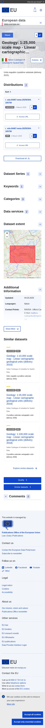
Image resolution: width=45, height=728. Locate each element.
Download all (21, 158)
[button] (36, 1)
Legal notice (7, 585)
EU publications (8, 641)
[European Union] (21, 661)
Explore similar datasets (25, 468)
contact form (19, 686)
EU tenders (7, 629)
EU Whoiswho (8, 637)
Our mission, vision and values (15, 608)
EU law (5, 625)
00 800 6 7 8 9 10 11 (17, 680)
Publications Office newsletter (14, 612)
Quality (21, 480)
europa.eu (21, 668)
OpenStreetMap (21, 277)
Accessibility (7, 592)
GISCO (38, 277)
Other (7, 571)
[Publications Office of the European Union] (21, 524)
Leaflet (11, 277)
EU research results (10, 633)
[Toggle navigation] (40, 23)
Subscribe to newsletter (12, 553)
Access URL (23, 117)
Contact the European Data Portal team (18, 550)
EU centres (25, 689)
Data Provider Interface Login (14, 645)
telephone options (18, 683)
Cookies (5, 589)
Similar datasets (21, 487)
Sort (7, 92)
